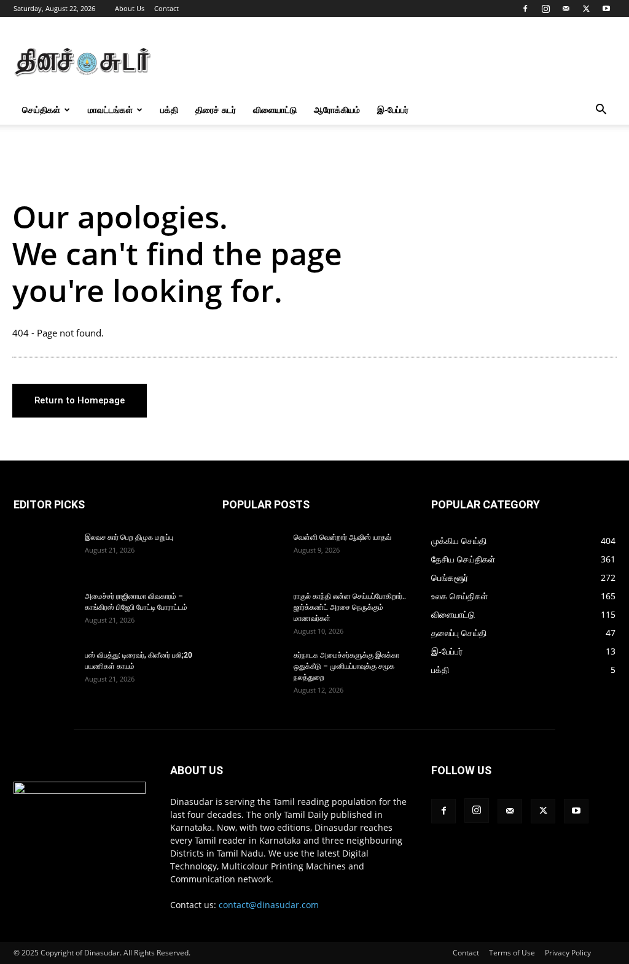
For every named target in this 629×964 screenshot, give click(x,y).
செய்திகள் (41, 109)
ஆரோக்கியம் (337, 109)
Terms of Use (512, 952)
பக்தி (169, 109)
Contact (166, 8)
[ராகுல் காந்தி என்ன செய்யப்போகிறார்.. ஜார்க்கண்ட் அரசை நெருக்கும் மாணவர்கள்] (253, 612)
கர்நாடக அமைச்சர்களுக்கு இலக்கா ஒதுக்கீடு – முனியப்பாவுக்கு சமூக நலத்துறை (346, 666)
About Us (129, 8)
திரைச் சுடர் (215, 109)
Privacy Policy (568, 952)
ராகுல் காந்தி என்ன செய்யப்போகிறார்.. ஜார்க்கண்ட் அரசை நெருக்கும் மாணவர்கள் (350, 607)
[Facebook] (525, 8)
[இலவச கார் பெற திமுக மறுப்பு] (44, 553)
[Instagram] (545, 8)
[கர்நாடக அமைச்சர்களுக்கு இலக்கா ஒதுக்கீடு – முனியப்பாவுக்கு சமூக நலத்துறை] (253, 671)
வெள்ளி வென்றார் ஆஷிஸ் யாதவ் (342, 537)
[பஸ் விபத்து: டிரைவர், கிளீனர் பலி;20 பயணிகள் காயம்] (44, 671)
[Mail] (566, 8)
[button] (600, 111)
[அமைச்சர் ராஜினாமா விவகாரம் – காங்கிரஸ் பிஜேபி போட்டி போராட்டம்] (44, 612)
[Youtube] (606, 8)
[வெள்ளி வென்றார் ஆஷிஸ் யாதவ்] (253, 553)
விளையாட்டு (275, 109)
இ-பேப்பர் (392, 109)
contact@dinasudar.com (269, 905)
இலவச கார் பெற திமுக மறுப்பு (129, 537)
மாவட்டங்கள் (110, 109)
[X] (586, 8)
